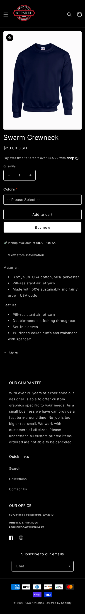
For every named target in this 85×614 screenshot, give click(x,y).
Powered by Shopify (58, 602)
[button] (6, 15)
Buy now (42, 227)
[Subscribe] (68, 566)
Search (14, 468)
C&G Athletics (34, 602)
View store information (26, 255)
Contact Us (18, 489)
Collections (18, 479)
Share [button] (13, 353)
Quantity (9, 166)
